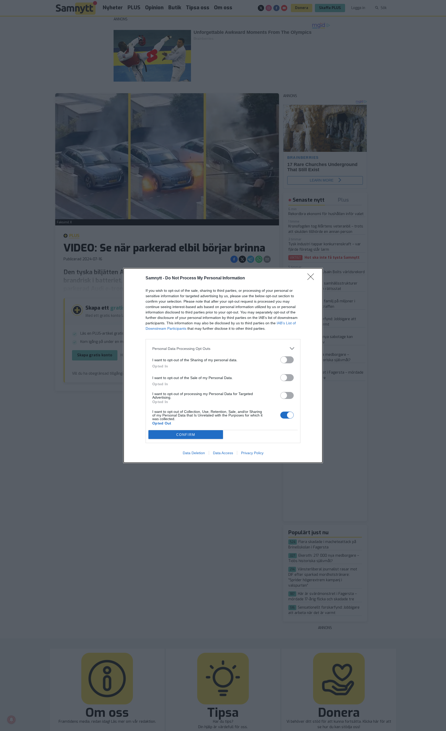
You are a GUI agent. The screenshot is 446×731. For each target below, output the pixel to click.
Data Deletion (194, 453)
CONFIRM (185, 435)
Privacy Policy (252, 453)
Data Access (223, 453)
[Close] (312, 278)
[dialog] (223, 365)
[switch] (287, 359)
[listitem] (223, 348)
